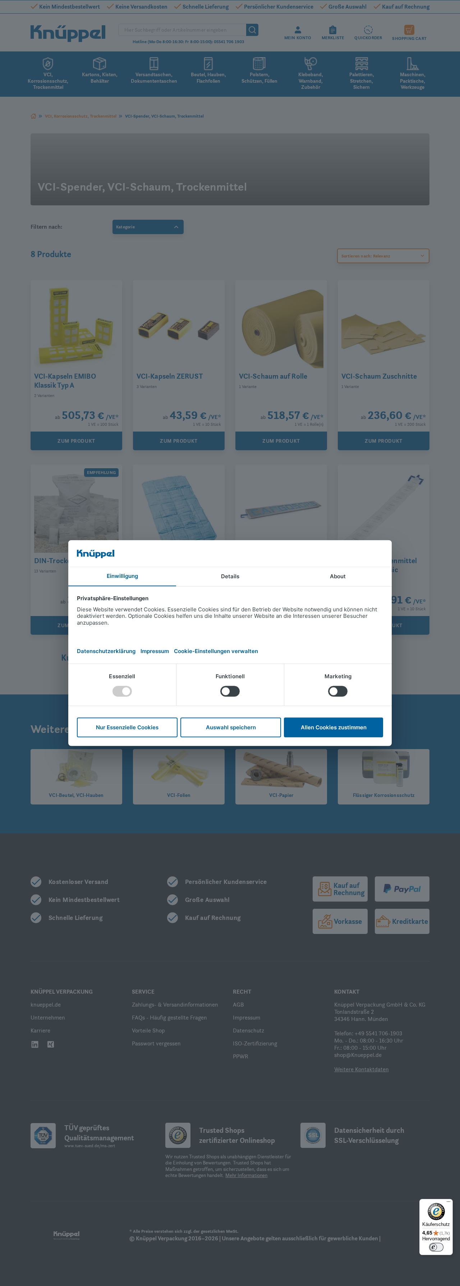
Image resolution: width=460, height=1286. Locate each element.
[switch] (436, 1247)
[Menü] (448, 1203)
